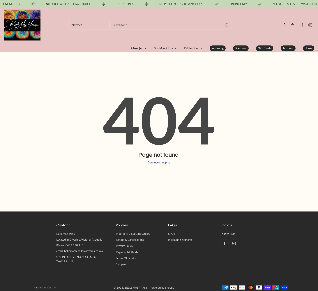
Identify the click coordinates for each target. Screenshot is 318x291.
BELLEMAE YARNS (136, 287)
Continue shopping (159, 162)
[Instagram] (310, 25)
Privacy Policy (124, 245)
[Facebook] (302, 25)
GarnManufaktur (163, 48)
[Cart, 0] (293, 25)
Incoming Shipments (180, 239)
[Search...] (226, 25)
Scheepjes (136, 48)
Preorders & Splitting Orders (133, 233)
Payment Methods (127, 251)
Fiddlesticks (191, 48)
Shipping (121, 264)
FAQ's (171, 233)
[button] (80, 225)
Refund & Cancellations (130, 239)
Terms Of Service (126, 258)
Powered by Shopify (162, 287)
